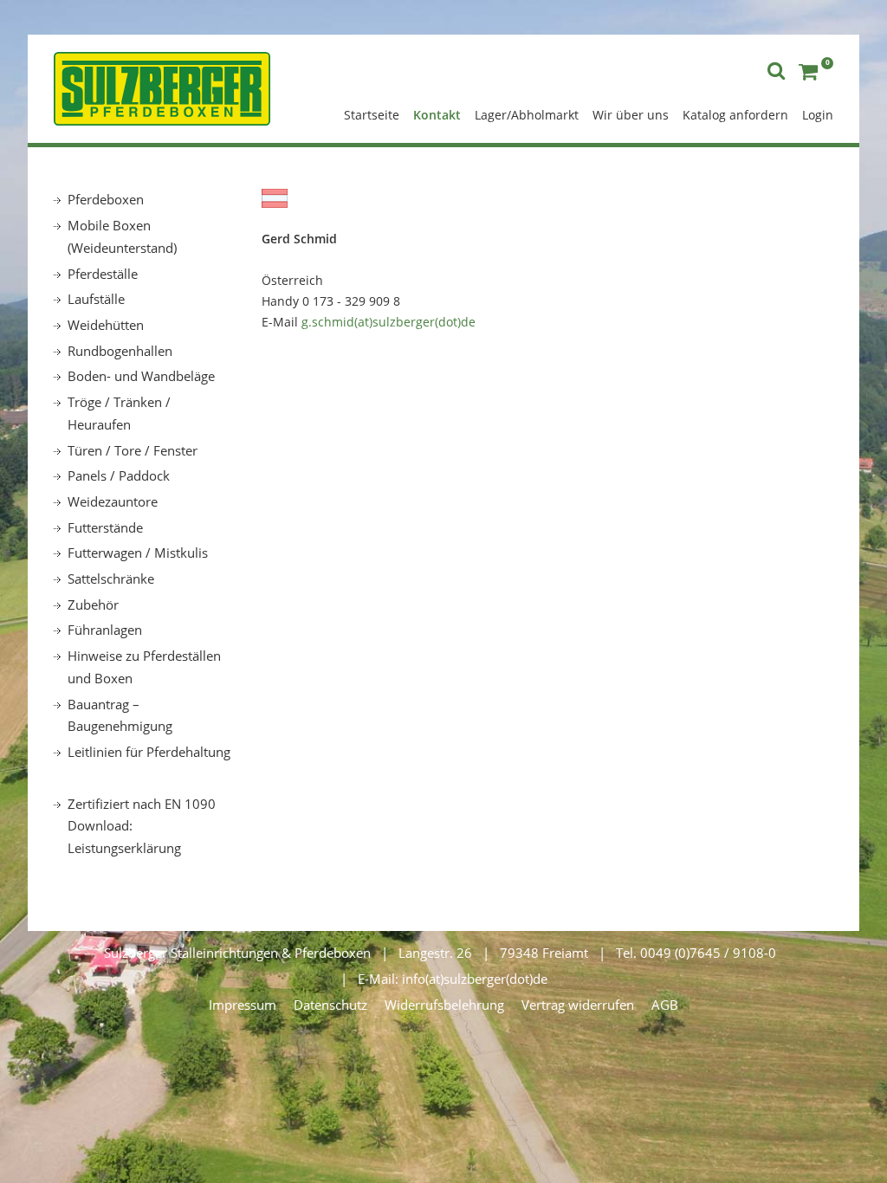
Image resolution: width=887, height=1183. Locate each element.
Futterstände (105, 527)
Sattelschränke (111, 578)
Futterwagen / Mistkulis (138, 552)
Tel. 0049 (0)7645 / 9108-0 (696, 952)
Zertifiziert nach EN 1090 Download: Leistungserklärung (142, 826)
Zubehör (93, 604)
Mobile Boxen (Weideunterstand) (122, 236)
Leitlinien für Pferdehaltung (149, 751)
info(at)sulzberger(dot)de (474, 978)
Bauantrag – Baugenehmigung (120, 715)
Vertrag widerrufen (577, 1004)
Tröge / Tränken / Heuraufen (119, 413)
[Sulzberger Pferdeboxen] (162, 86)
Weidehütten (106, 324)
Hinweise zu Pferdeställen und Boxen (144, 667)
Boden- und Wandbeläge (141, 376)
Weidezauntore (113, 501)
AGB (664, 1004)
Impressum (242, 1004)
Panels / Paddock (119, 475)
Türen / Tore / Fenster (132, 450)
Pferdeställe (103, 273)
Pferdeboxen (106, 199)
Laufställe (96, 298)
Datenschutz (330, 1004)
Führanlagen (105, 629)
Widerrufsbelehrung (444, 1004)
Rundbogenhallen (120, 350)
